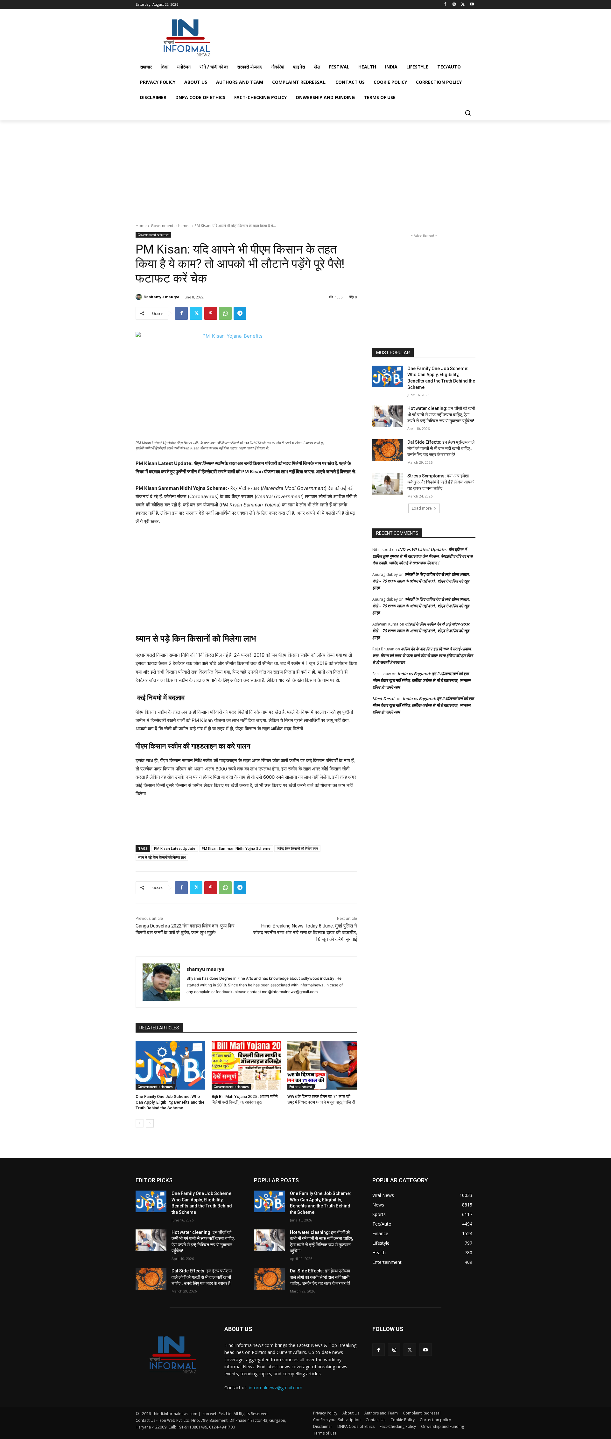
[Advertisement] (353, 36)
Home (141, 225)
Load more (422, 508)
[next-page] (150, 1123)
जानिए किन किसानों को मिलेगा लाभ (297, 848)
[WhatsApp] (225, 313)
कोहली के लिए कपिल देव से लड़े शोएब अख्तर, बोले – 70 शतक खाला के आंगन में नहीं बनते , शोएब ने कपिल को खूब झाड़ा (421, 581)
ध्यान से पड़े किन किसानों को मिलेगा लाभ (162, 857)
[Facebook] (445, 4)
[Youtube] (471, 4)
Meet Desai (383, 698)
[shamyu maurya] (140, 297)
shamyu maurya (164, 296)
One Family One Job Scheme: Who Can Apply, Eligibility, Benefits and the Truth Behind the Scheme (170, 1102)
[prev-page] (140, 1123)
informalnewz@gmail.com (275, 1388)
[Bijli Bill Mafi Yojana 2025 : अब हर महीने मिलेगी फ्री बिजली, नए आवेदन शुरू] (246, 1065)
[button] (467, 112)
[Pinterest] (210, 313)
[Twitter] (463, 4)
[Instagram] (454, 4)
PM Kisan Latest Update (174, 848)
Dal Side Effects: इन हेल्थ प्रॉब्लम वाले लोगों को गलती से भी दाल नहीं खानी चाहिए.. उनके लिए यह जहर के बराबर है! (440, 448)
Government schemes (170, 225)
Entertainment (300, 1087)
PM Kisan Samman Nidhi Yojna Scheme (236, 848)
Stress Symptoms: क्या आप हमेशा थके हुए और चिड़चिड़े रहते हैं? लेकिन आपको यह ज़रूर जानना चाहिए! (440, 482)
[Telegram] (240, 313)
